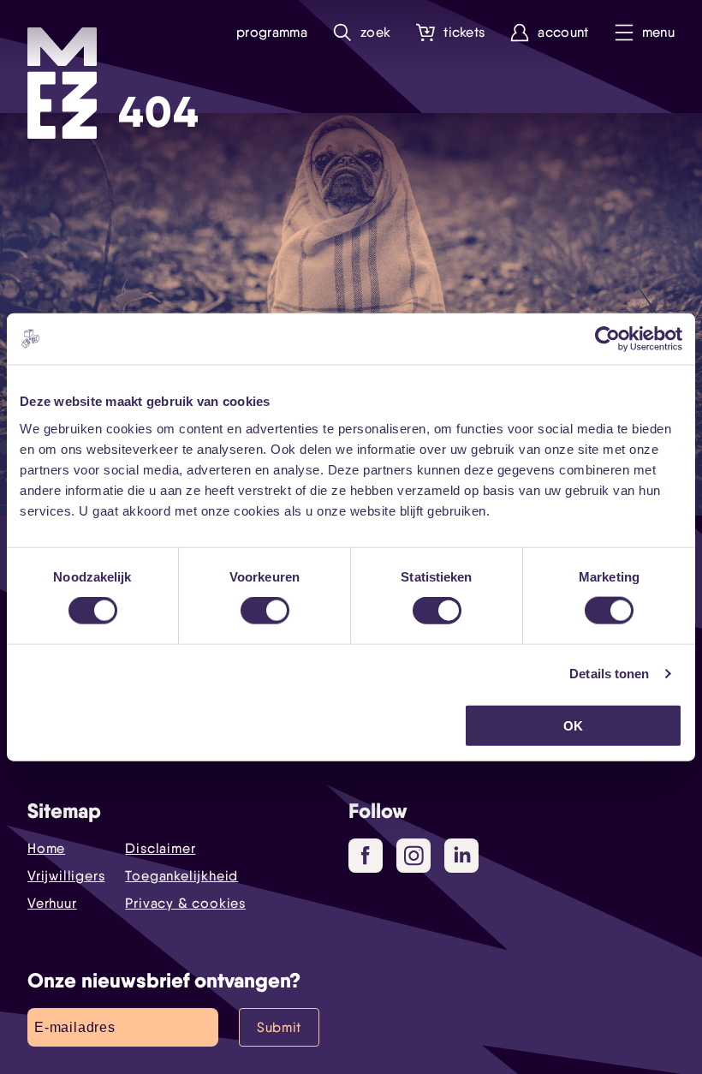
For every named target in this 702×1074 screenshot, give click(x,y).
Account (563, 32)
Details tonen (609, 673)
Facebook (365, 855)
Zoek (375, 32)
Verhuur (52, 903)
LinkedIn (461, 855)
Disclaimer (160, 848)
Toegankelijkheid (181, 876)
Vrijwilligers (65, 876)
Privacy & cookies (185, 903)
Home (46, 848)
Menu (658, 32)
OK (573, 725)
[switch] (265, 610)
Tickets (464, 32)
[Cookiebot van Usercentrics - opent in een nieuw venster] (607, 339)
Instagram (413, 855)
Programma (271, 32)
